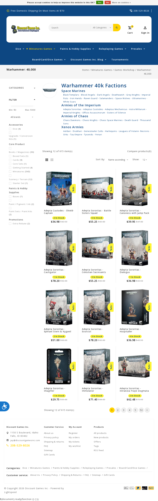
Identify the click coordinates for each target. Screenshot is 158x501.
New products (101, 437)
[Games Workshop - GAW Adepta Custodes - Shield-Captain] (59, 189)
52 (141, 410)
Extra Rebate (21, 223)
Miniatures (21, 171)
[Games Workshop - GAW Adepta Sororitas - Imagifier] (59, 366)
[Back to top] (149, 492)
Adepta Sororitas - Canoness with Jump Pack (134, 211)
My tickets (74, 441)
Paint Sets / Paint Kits (20, 213)
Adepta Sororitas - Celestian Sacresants (94, 271)
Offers (97, 441)
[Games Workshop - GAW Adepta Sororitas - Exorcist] (97, 307)
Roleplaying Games (111, 48)
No (107, 3)
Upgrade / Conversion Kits (21, 137)
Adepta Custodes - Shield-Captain (59, 211)
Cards (17, 160)
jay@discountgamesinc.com (25, 440)
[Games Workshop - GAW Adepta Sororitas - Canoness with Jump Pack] (135, 189)
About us (49, 433)
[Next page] (147, 410)
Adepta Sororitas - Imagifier (54, 389)
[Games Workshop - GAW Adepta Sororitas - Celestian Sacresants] (97, 248)
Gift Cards (49, 454)
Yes (100, 3)
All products (100, 433)
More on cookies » (121, 3)
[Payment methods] (150, 488)
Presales (136, 48)
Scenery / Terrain (20, 179)
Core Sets (20, 163)
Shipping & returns (54, 441)
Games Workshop (124, 69)
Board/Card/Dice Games (47, 59)
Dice (18, 48)
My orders (74, 437)
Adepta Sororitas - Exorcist (92, 330)
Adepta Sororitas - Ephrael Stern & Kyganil (57, 330)
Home (85, 69)
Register (73, 433)
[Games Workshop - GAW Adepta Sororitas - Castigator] (59, 248)
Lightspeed (10, 492)
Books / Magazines (21, 152)
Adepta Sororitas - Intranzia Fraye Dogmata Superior (134, 389)
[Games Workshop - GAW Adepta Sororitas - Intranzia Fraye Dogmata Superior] (135, 366)
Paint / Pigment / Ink (21, 204)
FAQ (46, 446)
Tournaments (120, 59)
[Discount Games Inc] (25, 29)
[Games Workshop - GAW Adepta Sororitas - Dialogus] (135, 248)
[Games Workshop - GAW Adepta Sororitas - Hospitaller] (135, 307)
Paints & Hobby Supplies (75, 48)
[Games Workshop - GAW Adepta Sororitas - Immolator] (97, 366)
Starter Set (20, 183)
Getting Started (23, 167)
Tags (96, 446)
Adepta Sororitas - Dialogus (130, 271)
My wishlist (75, 446)
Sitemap (48, 450)
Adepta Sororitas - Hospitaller (130, 330)
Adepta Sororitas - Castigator (54, 271)
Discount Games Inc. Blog (87, 59)
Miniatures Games (40, 48)
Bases (18, 196)
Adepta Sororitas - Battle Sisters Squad (96, 211)
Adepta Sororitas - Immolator (92, 389)
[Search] (117, 27)
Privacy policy (51, 437)
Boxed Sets (20, 156)
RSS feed (99, 450)
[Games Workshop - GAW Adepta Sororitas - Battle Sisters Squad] (97, 189)
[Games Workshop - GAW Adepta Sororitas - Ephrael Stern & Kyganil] (59, 307)
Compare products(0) (139, 151)
